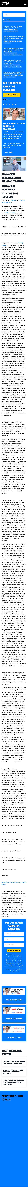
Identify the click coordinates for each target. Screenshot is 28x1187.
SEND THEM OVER (12, 95)
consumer (6, 65)
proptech (14, 54)
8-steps (6, 29)
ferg (11, 75)
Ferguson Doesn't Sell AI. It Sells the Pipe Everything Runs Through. (14, 73)
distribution (6, 75)
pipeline (15, 29)
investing (6, 41)
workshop (15, 31)
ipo (17, 41)
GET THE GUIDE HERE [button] (14, 1038)
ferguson (15, 75)
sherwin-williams (15, 66)
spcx (9, 43)
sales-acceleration (8, 31)
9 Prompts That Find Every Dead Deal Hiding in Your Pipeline (13, 27)
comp (5, 53)
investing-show (12, 41)
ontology (11, 29)
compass (9, 53)
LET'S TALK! (8, 152)
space (20, 41)
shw (21, 66)
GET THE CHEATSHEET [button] (14, 1019)
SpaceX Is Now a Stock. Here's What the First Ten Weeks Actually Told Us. (14, 38)
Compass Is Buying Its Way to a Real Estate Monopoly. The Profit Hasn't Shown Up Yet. (14, 50)
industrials (11, 65)
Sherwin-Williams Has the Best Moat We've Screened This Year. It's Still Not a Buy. (14, 62)
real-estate (19, 54)
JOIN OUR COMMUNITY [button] (14, 1000)
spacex (5, 43)
